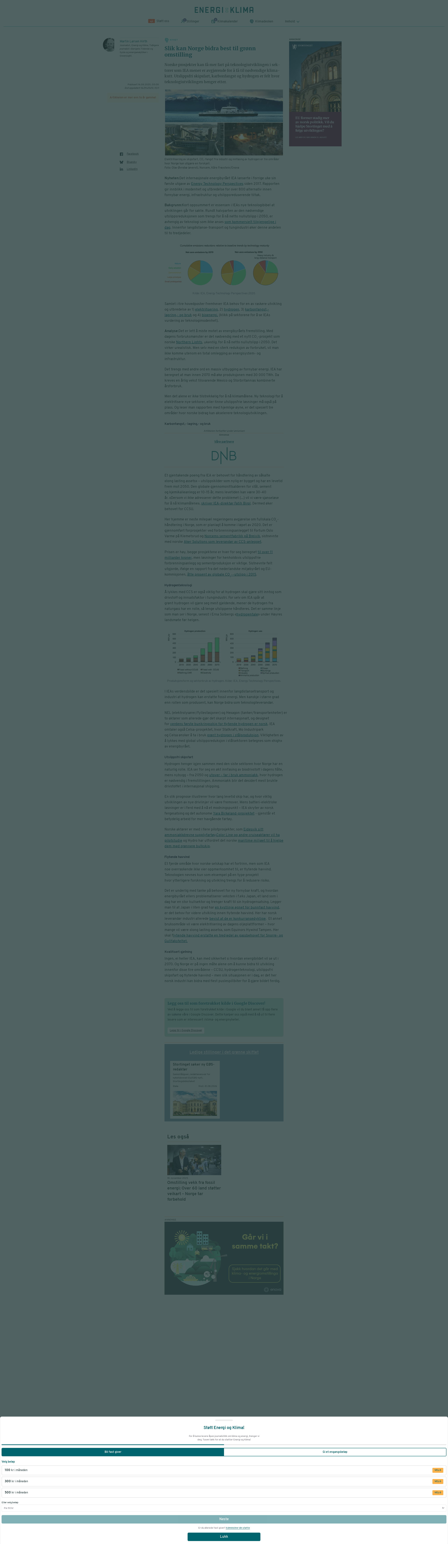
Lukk (224, 1537)
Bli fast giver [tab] (113, 1452)
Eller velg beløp (10, 1502)
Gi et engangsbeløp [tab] (335, 1452)
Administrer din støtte (238, 1527)
